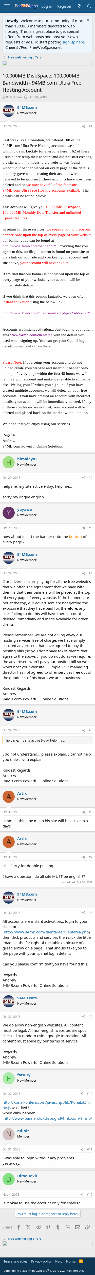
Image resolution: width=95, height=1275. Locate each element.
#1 (90, 126)
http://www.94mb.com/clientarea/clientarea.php (46, 931)
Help (58, 1261)
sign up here (73, 41)
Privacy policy (41, 1261)
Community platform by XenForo (44, 1270)
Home (70, 1261)
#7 (90, 857)
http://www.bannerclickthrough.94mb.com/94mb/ (48, 1118)
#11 (89, 1149)
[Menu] (7, 6)
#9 (90, 1017)
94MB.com (14, 97)
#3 (90, 528)
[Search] (89, 6)
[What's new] (79, 6)
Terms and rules (15, 1261)
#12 (89, 1194)
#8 (90, 913)
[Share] (84, 126)
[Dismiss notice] (87, 20)
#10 (89, 1094)
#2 (90, 477)
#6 (90, 812)
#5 (90, 730)
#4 (90, 573)
